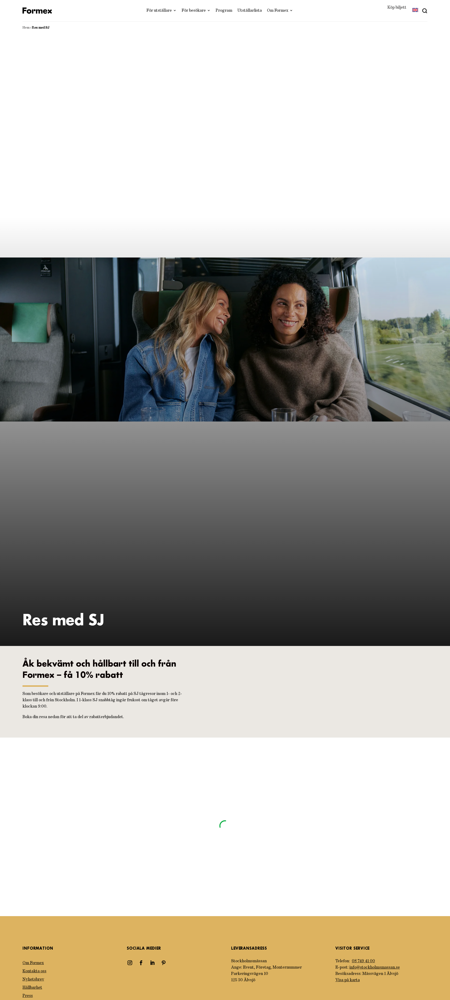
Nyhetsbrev (33, 979)
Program (224, 10)
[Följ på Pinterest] (163, 962)
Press (27, 996)
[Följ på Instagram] (130, 962)
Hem (26, 27)
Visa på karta (347, 980)
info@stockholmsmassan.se (374, 967)
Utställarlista (249, 10)
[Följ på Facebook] (141, 962)
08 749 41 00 (363, 961)
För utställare (159, 10)
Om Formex (277, 10)
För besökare (194, 10)
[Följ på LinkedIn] (152, 962)
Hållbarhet (32, 987)
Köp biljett (396, 7)
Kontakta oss (34, 971)
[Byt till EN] (415, 10)
